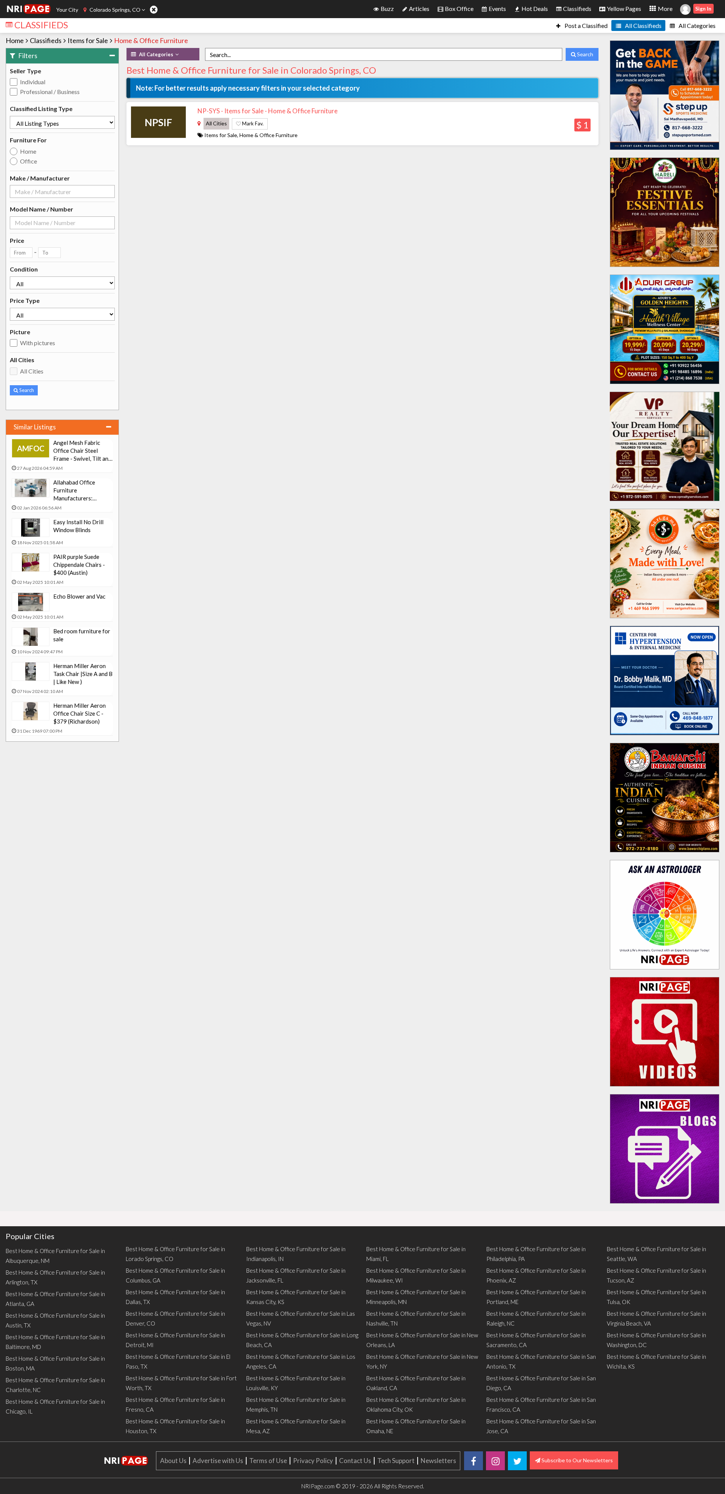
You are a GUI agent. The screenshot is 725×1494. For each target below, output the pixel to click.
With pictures (37, 342)
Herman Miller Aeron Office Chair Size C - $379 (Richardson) (79, 713)
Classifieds (576, 8)
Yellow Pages (623, 8)
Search (26, 390)
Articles (418, 8)
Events (496, 8)
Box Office (459, 8)
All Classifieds (643, 25)
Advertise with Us (218, 1461)
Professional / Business (50, 91)
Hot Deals (534, 8)
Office (28, 161)
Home (15, 40)
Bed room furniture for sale (81, 635)
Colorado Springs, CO (115, 9)
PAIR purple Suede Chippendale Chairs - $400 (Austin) (79, 564)
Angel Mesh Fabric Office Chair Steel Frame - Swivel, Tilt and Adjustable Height (82, 451)
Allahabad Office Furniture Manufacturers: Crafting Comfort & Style (77, 490)
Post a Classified (585, 25)
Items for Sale (88, 40)
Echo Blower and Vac (79, 596)
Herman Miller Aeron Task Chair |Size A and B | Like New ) (83, 673)
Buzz (386, 8)
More (665, 8)
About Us (173, 1461)
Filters (27, 55)
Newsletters (438, 1461)
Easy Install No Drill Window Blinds (78, 526)
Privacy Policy (313, 1461)
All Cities (31, 371)
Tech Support (396, 1461)
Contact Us (355, 1461)
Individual (32, 81)
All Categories (696, 25)
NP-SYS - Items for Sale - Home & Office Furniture (267, 111)
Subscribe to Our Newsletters (576, 1460)
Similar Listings (35, 427)
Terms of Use (268, 1461)
